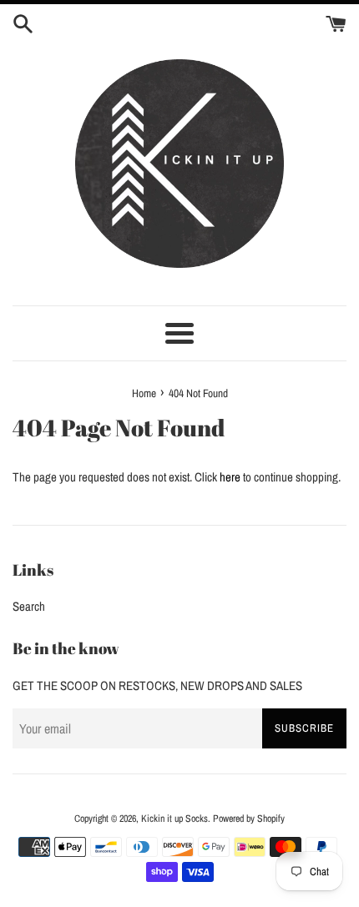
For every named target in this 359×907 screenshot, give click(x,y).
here (230, 477)
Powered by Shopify (249, 818)
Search (29, 606)
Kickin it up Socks (174, 818)
